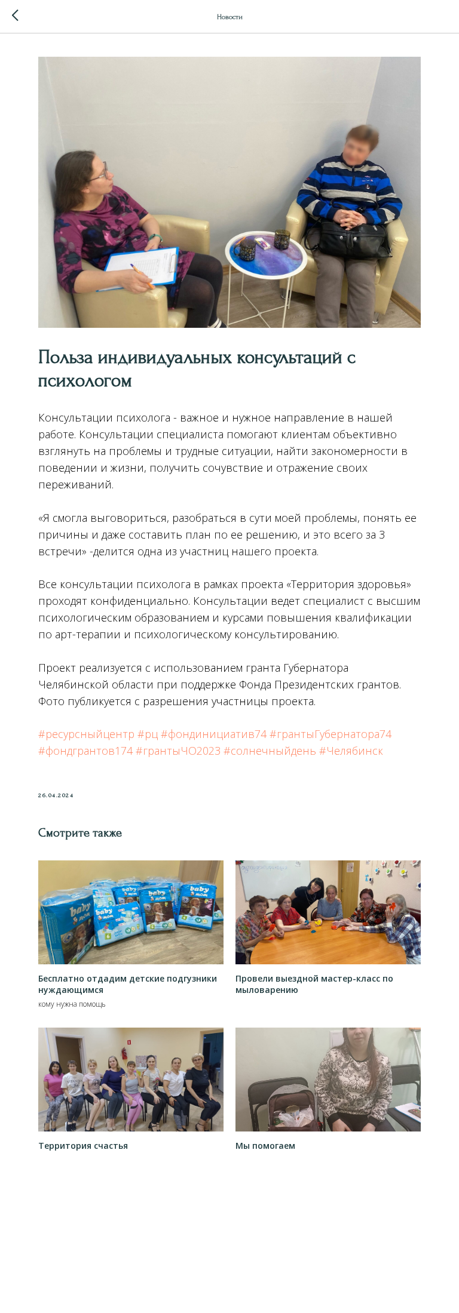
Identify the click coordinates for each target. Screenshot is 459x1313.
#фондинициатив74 (214, 734)
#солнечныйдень (270, 750)
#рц (147, 734)
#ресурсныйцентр (86, 734)
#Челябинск (351, 750)
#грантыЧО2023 (178, 750)
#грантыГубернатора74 (330, 734)
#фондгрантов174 (85, 750)
